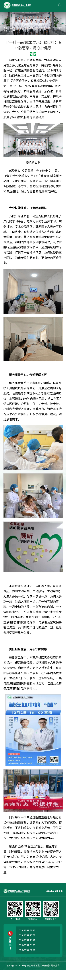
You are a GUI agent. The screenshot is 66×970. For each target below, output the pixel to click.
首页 (19, 28)
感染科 (51, 28)
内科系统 (40, 28)
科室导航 (28, 28)
